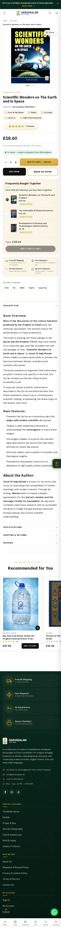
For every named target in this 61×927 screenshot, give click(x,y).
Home (5, 21)
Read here (28, 6)
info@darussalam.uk (15, 774)
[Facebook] (5, 792)
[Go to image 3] (32, 85)
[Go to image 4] (34, 85)
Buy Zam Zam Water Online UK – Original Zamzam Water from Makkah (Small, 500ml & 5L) (19, 639)
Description (10, 305)
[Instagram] (12, 792)
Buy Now (14, 171)
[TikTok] (18, 792)
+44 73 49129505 (14, 779)
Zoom (51, 32)
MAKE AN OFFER (39, 173)
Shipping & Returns (15, 535)
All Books (13, 21)
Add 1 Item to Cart (30, 249)
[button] (4, 13)
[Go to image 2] (30, 85)
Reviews (8, 543)
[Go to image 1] (27, 85)
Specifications (12, 527)
